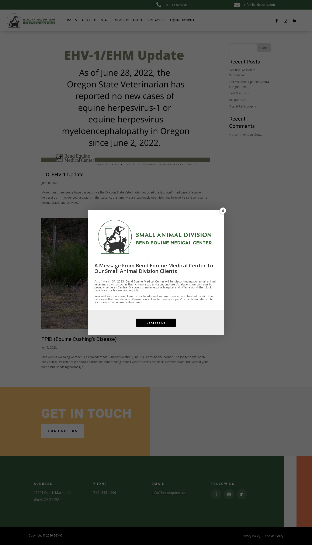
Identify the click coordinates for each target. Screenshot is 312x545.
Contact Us (156, 323)
